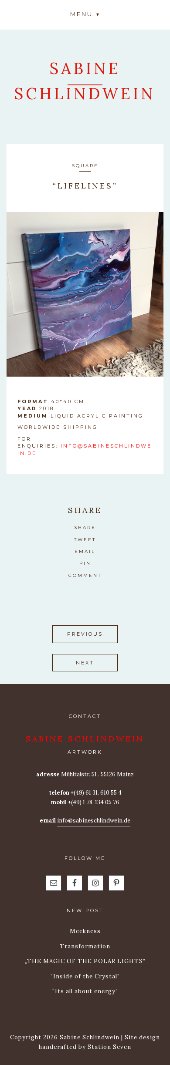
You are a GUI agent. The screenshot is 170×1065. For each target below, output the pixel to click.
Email (85, 551)
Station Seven (108, 1047)
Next (85, 663)
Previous (85, 634)
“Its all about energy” (85, 991)
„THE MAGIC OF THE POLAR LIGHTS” (85, 961)
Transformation (85, 946)
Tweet (85, 540)
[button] (85, 14)
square (85, 166)
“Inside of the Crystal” (85, 976)
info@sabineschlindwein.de (93, 820)
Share (85, 527)
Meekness (85, 931)
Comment (85, 575)
